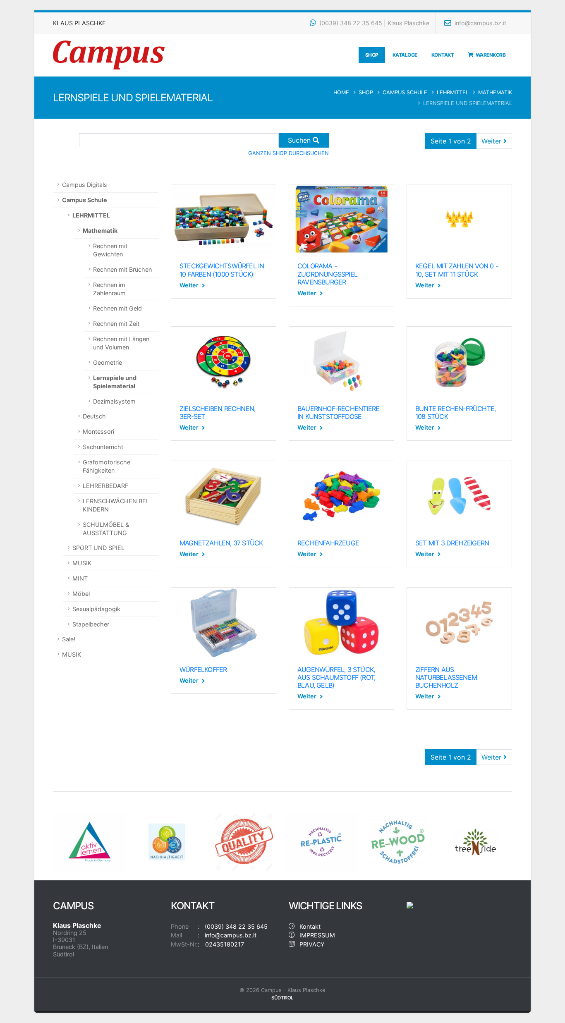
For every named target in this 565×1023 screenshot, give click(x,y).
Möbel (81, 593)
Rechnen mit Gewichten (110, 250)
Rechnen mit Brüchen (122, 269)
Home (341, 92)
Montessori (98, 431)
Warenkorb (490, 55)
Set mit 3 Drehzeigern (452, 543)
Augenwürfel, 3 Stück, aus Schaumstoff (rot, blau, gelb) (336, 677)
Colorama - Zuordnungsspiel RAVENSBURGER (327, 274)
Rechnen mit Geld (117, 308)
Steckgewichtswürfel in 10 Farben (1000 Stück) (222, 270)
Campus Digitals (84, 184)
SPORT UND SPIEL (98, 547)
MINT (80, 578)
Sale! (68, 639)
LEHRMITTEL (453, 92)
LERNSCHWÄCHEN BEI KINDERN (115, 505)
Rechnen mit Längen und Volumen (121, 343)
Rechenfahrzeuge (328, 543)
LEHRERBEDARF (105, 485)
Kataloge (405, 55)
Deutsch (94, 416)
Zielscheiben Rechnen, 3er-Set (217, 412)
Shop (371, 55)
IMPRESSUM (314, 935)
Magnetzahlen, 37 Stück (221, 543)
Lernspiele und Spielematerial (114, 382)
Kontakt (442, 55)
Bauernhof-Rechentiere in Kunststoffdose (338, 412)
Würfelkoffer (203, 669)
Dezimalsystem (114, 401)
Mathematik (495, 92)
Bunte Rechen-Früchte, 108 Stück (455, 412)
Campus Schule (405, 92)
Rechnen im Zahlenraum (109, 288)
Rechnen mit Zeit (116, 323)
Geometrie (107, 362)
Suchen (300, 140)
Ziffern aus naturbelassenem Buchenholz (446, 677)
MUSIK (81, 562)
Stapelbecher (90, 624)
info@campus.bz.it (479, 22)
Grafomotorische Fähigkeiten (106, 466)
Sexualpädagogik (96, 608)
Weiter (492, 141)
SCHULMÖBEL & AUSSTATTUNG (106, 528)
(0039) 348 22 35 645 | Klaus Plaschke (373, 22)
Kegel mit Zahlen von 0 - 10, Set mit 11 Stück (456, 270)
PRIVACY (309, 944)
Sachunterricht (103, 446)
